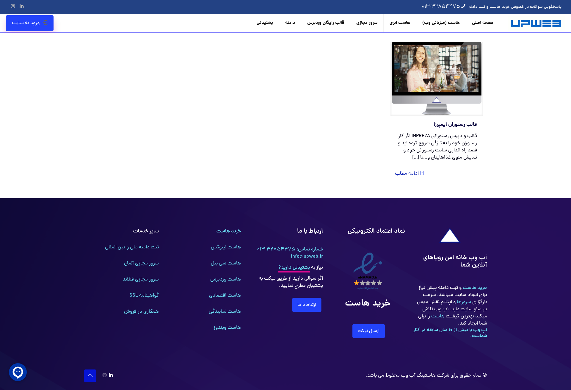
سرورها (463, 302)
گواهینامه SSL (144, 296)
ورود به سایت (26, 23)
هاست (437, 316)
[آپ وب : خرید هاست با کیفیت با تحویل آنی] (536, 23)
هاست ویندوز (227, 328)
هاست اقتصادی (225, 296)
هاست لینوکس (226, 247)
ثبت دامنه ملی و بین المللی (132, 247)
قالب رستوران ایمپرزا (455, 125)
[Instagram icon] (13, 7)
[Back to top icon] (90, 375)
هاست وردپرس (225, 280)
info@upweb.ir (307, 257)
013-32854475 (441, 7)
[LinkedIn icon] (21, 7)
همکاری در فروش (141, 312)
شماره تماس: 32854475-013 (290, 249)
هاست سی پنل (226, 263)
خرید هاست (474, 288)
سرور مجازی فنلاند (141, 280)
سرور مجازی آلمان (141, 263)
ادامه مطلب (407, 174)
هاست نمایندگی (225, 312)
